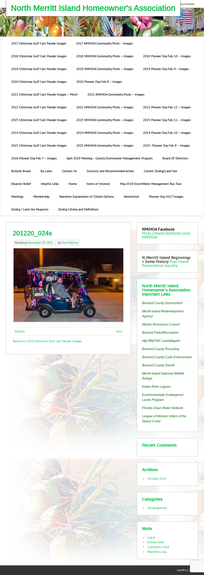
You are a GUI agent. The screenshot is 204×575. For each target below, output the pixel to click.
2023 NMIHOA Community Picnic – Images (104, 120)
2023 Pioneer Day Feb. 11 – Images (167, 120)
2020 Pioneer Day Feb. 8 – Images (99, 82)
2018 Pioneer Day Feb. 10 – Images (167, 56)
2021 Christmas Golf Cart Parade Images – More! (44, 94)
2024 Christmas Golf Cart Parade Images (39, 133)
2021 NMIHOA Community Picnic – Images (115, 94)
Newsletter (131, 196)
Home (73, 184)
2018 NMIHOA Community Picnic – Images (104, 56)
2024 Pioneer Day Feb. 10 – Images (167, 133)
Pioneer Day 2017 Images (166, 196)
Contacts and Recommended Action (110, 171)
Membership (41, 196)
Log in (151, 537)
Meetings (17, 196)
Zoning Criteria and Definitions (78, 209)
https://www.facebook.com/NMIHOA (166, 235)
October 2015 (156, 478)
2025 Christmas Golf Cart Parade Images (39, 145)
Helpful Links (50, 184)
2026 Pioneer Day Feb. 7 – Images (34, 158)
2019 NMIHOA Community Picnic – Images (104, 69)
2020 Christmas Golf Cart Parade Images (39, 82)
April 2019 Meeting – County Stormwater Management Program (110, 158)
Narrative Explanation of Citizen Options (86, 196)
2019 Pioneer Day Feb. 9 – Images (166, 69)
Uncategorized (157, 508)
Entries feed (155, 542)
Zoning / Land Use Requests (29, 209)
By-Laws (46, 171)
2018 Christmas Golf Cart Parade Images (39, 56)
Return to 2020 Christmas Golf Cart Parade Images (47, 341)
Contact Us (69, 171)
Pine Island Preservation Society (165, 263)
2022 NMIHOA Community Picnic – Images (104, 107)
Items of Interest (98, 184)
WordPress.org (156, 552)
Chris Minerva (70, 243)
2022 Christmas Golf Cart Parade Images (39, 107)
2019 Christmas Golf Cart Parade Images (39, 69)
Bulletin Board (21, 171)
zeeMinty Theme (187, 570)
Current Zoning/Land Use (160, 171)
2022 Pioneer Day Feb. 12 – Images (167, 107)
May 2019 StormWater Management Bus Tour (150, 184)
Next (119, 331)
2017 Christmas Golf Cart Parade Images (38, 43)
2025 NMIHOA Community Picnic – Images (104, 145)
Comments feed (158, 547)
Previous (20, 331)
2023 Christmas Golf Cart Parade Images (39, 120)
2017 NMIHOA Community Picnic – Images (104, 43)
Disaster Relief (21, 184)
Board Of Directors (175, 158)
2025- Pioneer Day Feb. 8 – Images (166, 145)
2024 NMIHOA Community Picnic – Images (104, 133)
